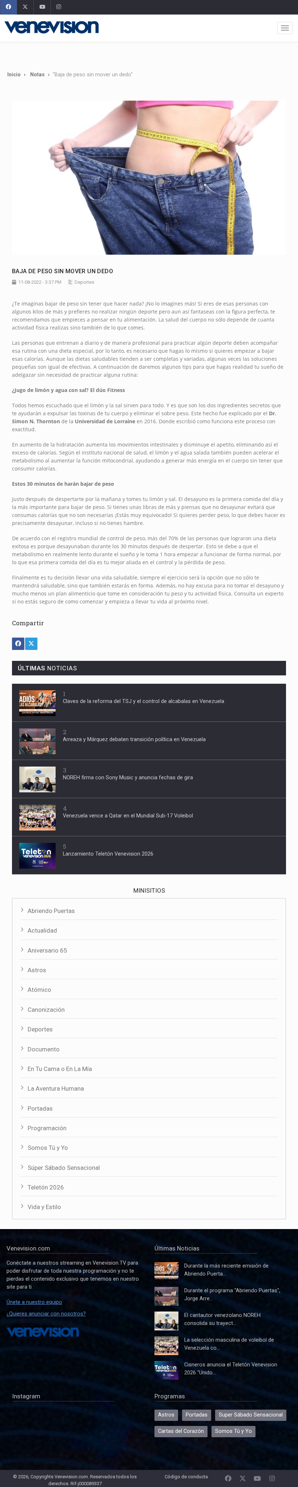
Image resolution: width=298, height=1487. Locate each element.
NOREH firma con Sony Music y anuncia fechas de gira (128, 778)
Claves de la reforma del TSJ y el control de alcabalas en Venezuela (143, 701)
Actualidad (42, 930)
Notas (37, 74)
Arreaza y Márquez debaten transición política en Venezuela (134, 739)
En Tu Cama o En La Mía (60, 1068)
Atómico (39, 989)
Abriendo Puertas (51, 910)
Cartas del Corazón (181, 1431)
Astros (37, 970)
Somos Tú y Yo (48, 1147)
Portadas (40, 1108)
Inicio (14, 74)
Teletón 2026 (46, 1187)
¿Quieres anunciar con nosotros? (46, 1314)
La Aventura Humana (56, 1088)
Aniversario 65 (47, 950)
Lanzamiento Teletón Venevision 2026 (108, 854)
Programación (47, 1128)
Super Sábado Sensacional (251, 1415)
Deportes (40, 1029)
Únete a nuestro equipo (34, 1302)
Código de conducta (186, 1476)
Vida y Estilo (44, 1207)
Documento (44, 1049)
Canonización (46, 1009)
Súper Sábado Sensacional (64, 1167)
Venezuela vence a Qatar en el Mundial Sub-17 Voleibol (128, 816)
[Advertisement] (149, 53)
